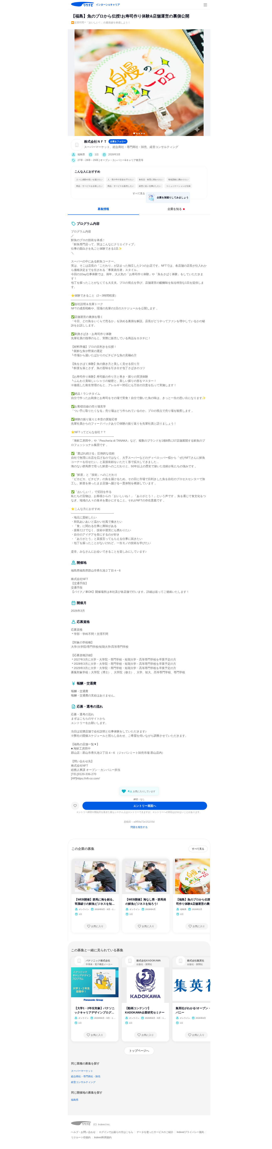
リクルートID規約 (81, 1137)
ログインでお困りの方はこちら (116, 1132)
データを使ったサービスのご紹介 (155, 1132)
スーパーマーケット (82, 1071)
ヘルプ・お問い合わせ (83, 1132)
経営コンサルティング (83, 1082)
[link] (79, 961)
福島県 (74, 1099)
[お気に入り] (75, 806)
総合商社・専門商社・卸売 (85, 1076)
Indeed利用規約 (103, 1137)
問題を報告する (139, 827)
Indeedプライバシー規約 (190, 1132)
